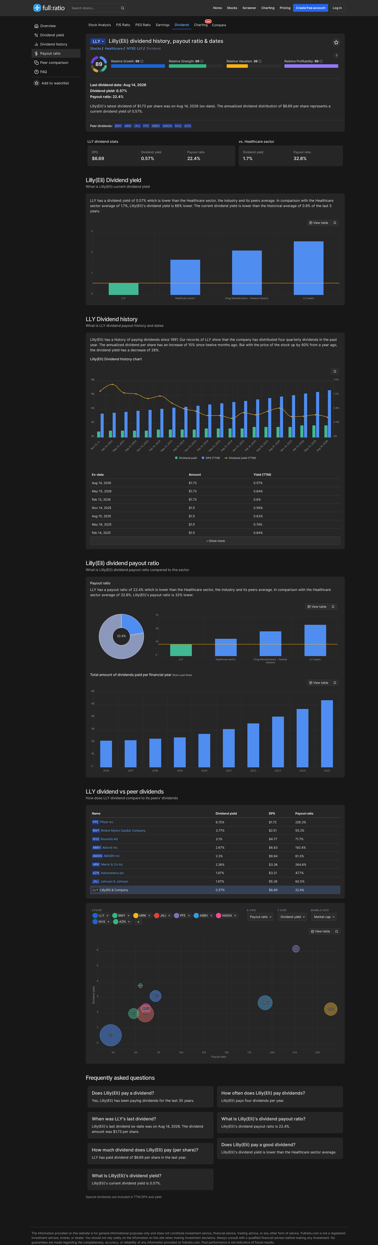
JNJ (137, 126)
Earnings (163, 25)
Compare (219, 25)
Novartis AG (105, 839)
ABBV (156, 126)
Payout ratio (259, 917)
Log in (337, 8)
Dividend (182, 25)
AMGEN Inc (106, 856)
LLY (96, 41)
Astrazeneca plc (108, 873)
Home (217, 8)
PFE (146, 126)
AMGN (167, 126)
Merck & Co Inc (108, 864)
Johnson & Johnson (110, 881)
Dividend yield (291, 917)
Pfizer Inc (103, 822)
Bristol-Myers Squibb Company (119, 830)
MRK (128, 126)
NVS (178, 126)
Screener (249, 8)
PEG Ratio (143, 25)
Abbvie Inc (105, 847)
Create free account (310, 8)
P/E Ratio (123, 25)
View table (320, 223)
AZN (187, 126)
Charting (268, 8)
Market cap (322, 917)
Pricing (285, 8)
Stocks (232, 8)
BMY (118, 126)
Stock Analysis (99, 25)
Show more (217, 541)
